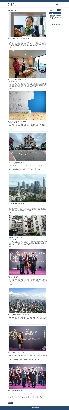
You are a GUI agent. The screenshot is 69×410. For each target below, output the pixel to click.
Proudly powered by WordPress (29, 408)
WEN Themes (42, 408)
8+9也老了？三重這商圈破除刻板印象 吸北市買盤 (18, 162)
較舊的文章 (10, 402)
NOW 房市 (11, 4)
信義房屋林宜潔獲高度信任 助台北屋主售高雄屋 (18, 276)
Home (57, 4)
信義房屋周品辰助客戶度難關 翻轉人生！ (17, 390)
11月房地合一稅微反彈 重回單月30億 (16, 203)
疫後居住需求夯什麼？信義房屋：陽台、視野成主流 (18, 79)
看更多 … (37, 45)
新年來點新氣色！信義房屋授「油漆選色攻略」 (17, 121)
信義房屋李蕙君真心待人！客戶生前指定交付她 (17, 352)
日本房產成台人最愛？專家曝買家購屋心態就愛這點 (18, 314)
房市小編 (15, 40)
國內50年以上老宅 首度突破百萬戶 (15, 237)
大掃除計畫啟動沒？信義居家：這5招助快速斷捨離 (18, 38)
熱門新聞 (10, 47)
